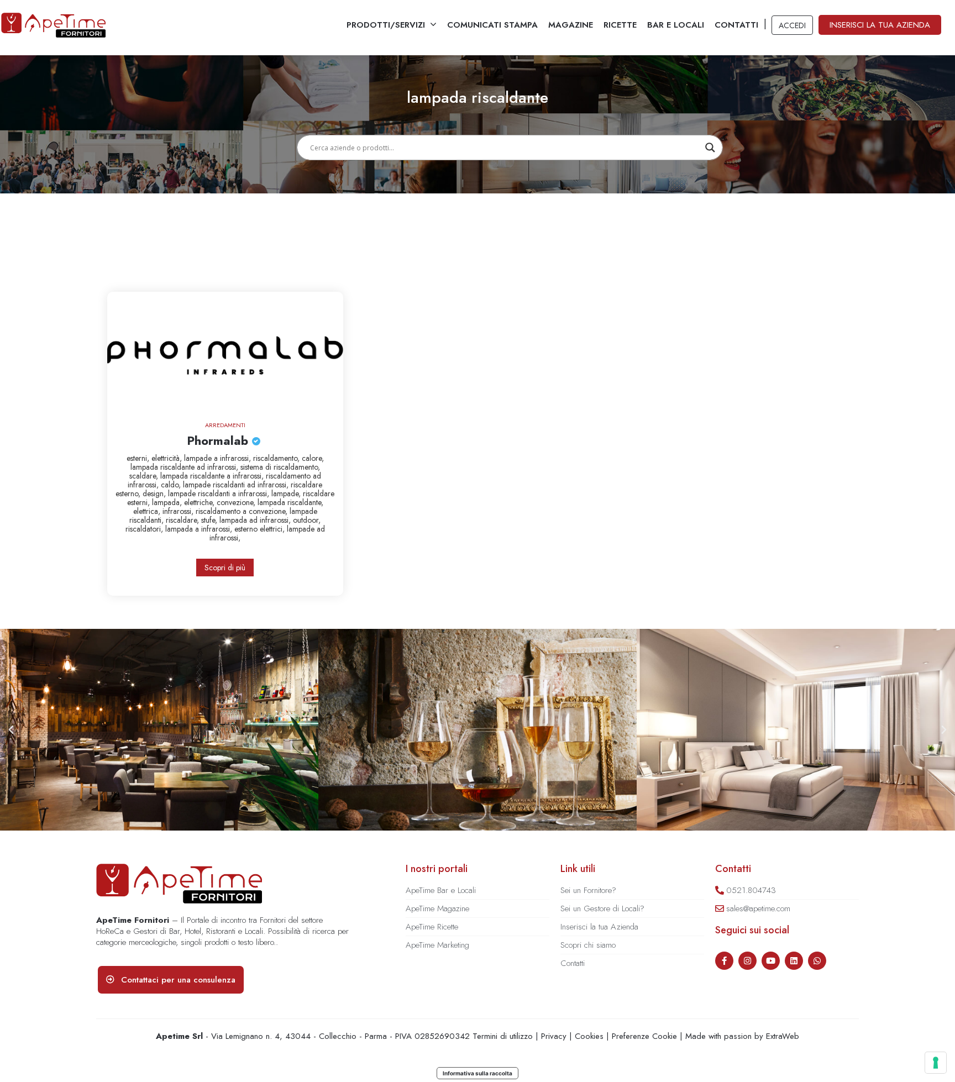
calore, (313, 458)
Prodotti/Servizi (386, 25)
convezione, (237, 502)
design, (155, 493)
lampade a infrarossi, (218, 458)
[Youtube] (771, 961)
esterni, (139, 458)
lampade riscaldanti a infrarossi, (219, 493)
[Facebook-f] (724, 961)
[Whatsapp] (817, 961)
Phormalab (219, 440)
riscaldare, (183, 520)
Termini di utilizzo (503, 1036)
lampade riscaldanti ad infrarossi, (237, 484)
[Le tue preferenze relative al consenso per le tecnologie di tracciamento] (935, 1062)
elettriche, (200, 502)
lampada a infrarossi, (199, 528)
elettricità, (167, 458)
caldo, (172, 484)
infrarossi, (179, 511)
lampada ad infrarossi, (256, 520)
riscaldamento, (277, 458)
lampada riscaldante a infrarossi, (213, 475)
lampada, (168, 502)
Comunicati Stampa (492, 25)
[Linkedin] (794, 961)
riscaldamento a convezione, (243, 511)
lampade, (287, 493)
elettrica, (147, 511)
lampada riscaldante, (290, 502)
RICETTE (620, 25)
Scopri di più (224, 567)
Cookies (589, 1036)
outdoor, (307, 520)
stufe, (210, 520)
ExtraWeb (782, 1036)
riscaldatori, (145, 528)
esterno (247, 528)
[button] (11, 730)
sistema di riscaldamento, (280, 466)
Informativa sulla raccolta (477, 1073)
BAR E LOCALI (675, 25)
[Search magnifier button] (710, 147)
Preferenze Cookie (644, 1036)
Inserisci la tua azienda (880, 25)
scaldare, (144, 475)
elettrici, (273, 528)
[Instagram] (747, 961)
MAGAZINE (570, 25)
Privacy (553, 1036)
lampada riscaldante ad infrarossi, (185, 466)
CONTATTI (736, 25)
